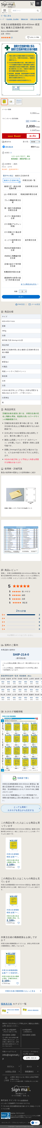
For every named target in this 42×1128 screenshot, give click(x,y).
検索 (38, 10)
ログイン (10, 1066)
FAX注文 (21, 304)
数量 (16, 291)
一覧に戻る (6, 16)
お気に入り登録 (34, 37)
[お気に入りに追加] (18, 867)
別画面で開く (23, 778)
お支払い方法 (10, 1071)
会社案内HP (24, 1100)
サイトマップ (6, 1122)
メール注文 (35, 304)
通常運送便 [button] (9, 147)
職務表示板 (6, 1003)
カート (29, 1066)
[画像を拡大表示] (21, 69)
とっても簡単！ (21, 809)
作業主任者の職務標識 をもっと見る (20, 991)
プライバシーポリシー (19, 1122)
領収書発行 (29, 1071)
